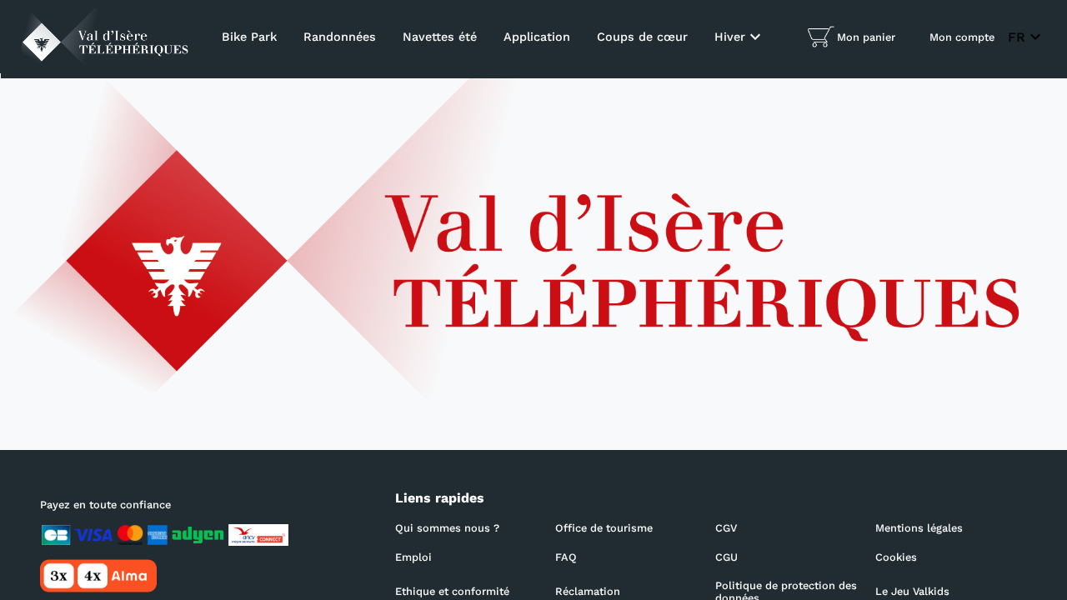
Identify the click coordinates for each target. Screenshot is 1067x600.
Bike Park (249, 36)
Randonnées (339, 36)
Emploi (413, 557)
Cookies (896, 557)
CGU (726, 557)
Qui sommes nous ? (447, 528)
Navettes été (440, 36)
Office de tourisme (604, 528)
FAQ (566, 557)
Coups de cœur (642, 36)
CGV (726, 528)
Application (536, 36)
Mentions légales (919, 528)
